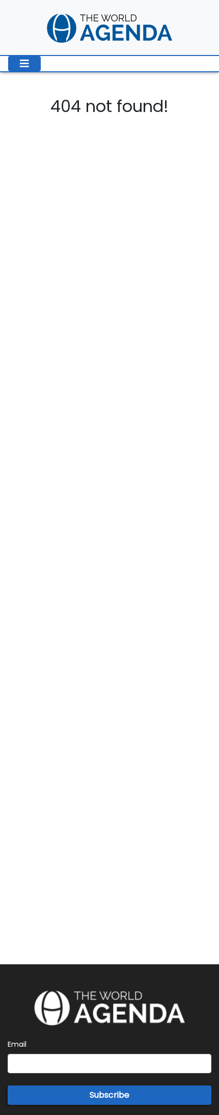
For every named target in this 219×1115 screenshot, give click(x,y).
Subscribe (109, 1095)
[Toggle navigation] (24, 63)
